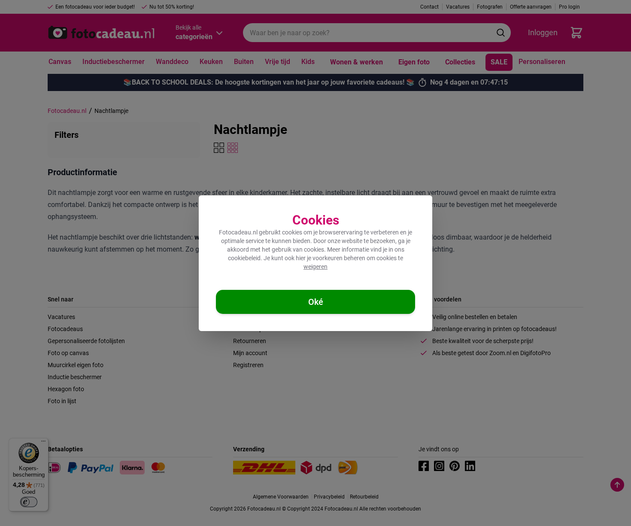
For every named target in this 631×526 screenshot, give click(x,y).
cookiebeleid (244, 258)
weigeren (315, 266)
